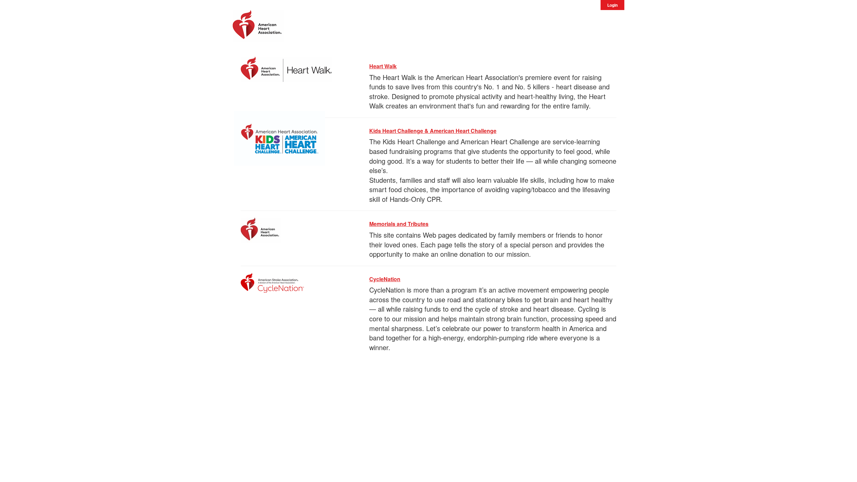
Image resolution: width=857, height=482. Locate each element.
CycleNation (384, 279)
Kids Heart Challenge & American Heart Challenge (432, 131)
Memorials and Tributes (398, 224)
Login (612, 5)
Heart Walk (383, 66)
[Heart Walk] (286, 68)
